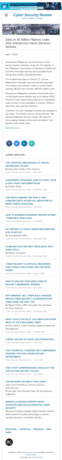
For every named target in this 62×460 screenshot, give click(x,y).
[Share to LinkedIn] (24, 145)
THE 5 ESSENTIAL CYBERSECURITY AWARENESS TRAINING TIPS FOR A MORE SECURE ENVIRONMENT (30, 353)
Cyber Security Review (32, 15)
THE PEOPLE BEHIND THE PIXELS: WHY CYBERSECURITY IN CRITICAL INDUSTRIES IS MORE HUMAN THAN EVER (28, 200)
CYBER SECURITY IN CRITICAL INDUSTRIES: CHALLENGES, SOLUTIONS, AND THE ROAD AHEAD (28, 267)
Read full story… (13, 128)
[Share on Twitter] (17, 145)
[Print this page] (32, 145)
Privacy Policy (31, 455)
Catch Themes (36, 457)
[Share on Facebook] (9, 145)
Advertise (38, 429)
